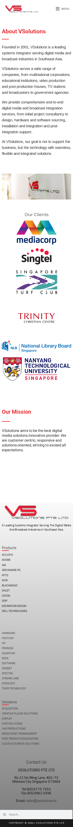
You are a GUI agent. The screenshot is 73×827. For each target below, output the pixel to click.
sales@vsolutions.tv (41, 800)
